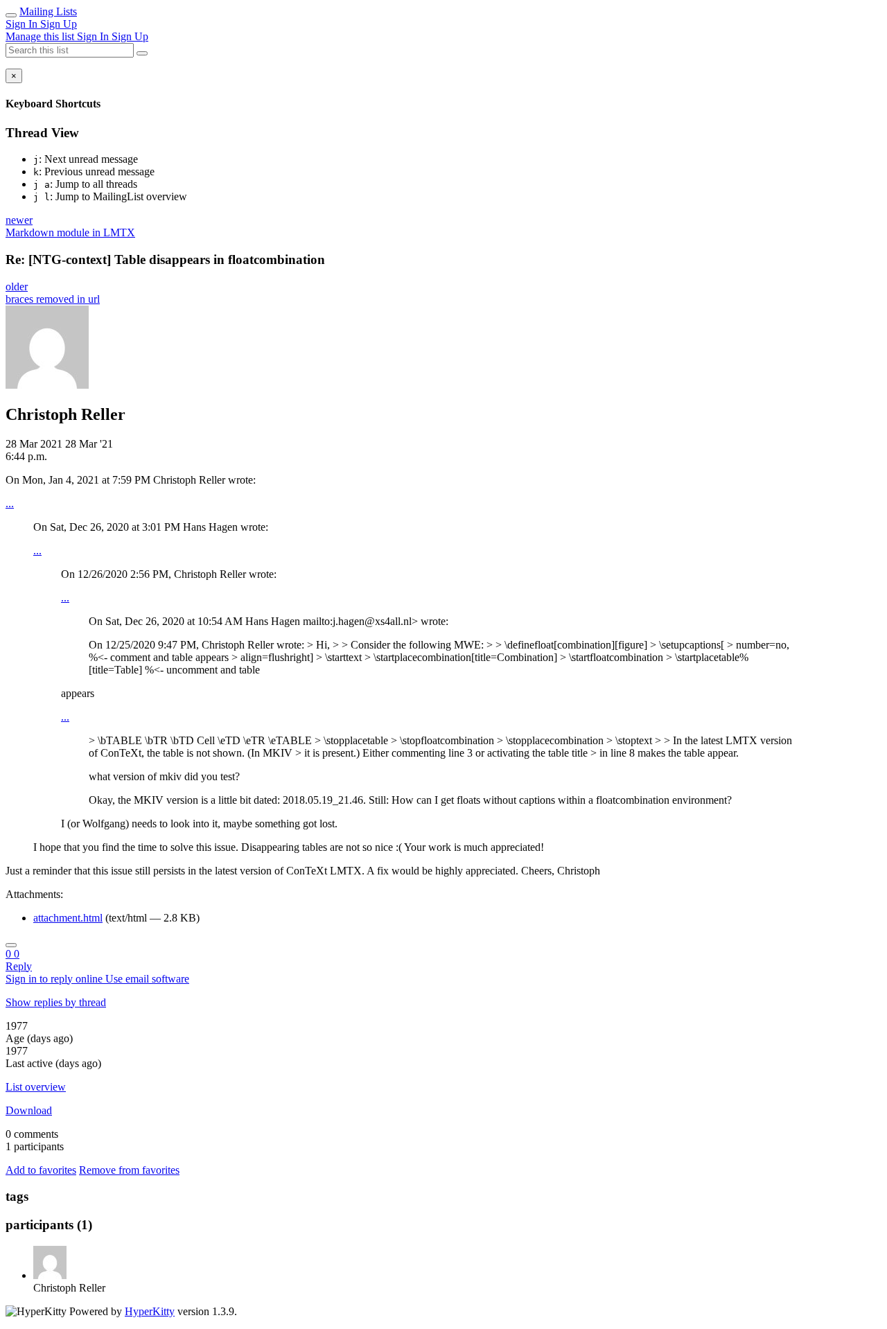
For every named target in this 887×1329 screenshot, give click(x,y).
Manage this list (41, 36)
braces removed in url (53, 299)
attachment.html (68, 918)
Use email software (147, 979)
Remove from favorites (129, 1170)
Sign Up (58, 24)
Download (29, 1110)
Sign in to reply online (55, 979)
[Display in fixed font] (11, 945)
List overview (36, 1087)
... (10, 503)
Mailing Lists (48, 11)
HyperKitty (150, 1311)
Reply (19, 966)
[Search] (142, 53)
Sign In (23, 24)
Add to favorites (41, 1170)
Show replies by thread (56, 1002)
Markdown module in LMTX (70, 232)
